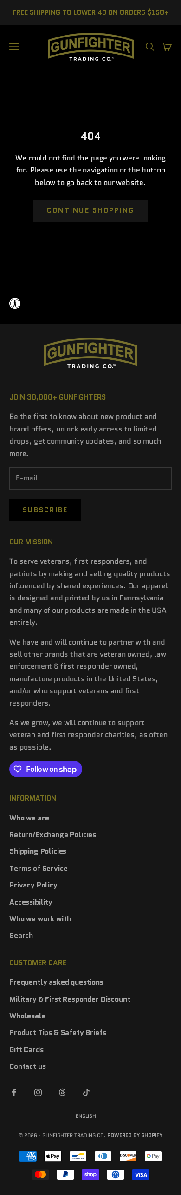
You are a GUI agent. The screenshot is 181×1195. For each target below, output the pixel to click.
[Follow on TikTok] (86, 1092)
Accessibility (30, 902)
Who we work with (40, 918)
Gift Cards (26, 1049)
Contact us (27, 1066)
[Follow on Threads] (62, 1092)
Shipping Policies (37, 851)
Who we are (29, 818)
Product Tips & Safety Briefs (57, 1032)
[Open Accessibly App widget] (90, 303)
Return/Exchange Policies (52, 834)
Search (21, 935)
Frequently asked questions (56, 982)
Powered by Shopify (134, 1135)
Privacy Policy (33, 885)
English (86, 1116)
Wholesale (27, 1015)
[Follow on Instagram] (38, 1092)
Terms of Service (38, 868)
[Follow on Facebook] (14, 1092)
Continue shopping (90, 210)
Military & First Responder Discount (69, 999)
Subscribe (45, 510)
